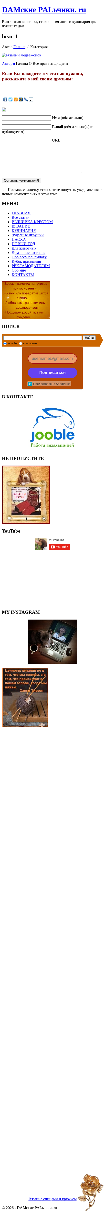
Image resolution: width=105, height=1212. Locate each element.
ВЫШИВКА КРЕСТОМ (32, 222)
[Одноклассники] (15, 99)
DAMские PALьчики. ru (44, 9)
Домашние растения (28, 253)
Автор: (7, 63)
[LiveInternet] (31, 99)
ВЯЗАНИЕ (21, 226)
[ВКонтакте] (5, 99)
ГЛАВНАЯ (21, 213)
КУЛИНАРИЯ (24, 231)
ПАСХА (19, 239)
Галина (19, 47)
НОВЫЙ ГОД (23, 244)
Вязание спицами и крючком (53, 1199)
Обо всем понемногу (29, 257)
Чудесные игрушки (28, 235)
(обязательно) (67, 118)
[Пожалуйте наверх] (91, 1192)
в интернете (30, 343)
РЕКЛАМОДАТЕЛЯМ (31, 266)
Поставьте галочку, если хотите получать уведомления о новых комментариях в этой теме (52, 191)
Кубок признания (26, 261)
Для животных (24, 248)
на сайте (12, 343)
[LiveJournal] (26, 99)
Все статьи (21, 217)
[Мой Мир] (20, 99)
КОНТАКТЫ (23, 275)
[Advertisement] (52, 956)
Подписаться (52, 372)
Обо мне (19, 270)
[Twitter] (10, 99)
